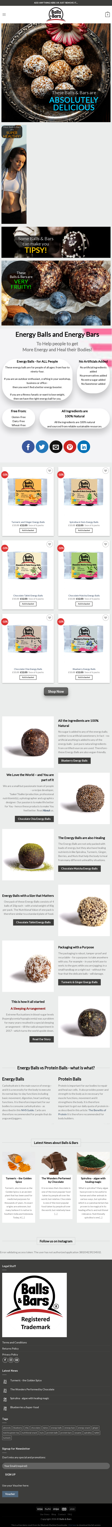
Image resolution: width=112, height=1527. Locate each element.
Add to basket (28, 530)
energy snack (84, 1427)
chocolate (35, 1427)
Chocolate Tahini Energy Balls (28, 595)
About (46, 810)
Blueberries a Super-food (24, 1407)
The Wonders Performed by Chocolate (32, 1389)
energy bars (69, 1427)
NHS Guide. (27, 1110)
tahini (96, 1432)
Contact (62, 1514)
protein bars (66, 1432)
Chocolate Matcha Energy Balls (84, 595)
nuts (42, 1432)
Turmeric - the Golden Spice (26, 1380)
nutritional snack (29, 1432)
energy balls (56, 1427)
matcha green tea (11, 1432)
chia (26, 1427)
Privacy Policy (10, 1354)
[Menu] (4, 14)
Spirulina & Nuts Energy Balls (84, 522)
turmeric (7, 1438)
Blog (54, 1514)
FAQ (70, 1514)
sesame (77, 1432)
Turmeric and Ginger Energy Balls (28, 522)
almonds (7, 1427)
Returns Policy (10, 1348)
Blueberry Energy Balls (84, 669)
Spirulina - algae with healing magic (29, 1398)
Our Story (45, 1514)
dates (45, 1427)
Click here (72, 1525)
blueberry (17, 1427)
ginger (95, 1427)
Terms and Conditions (14, 1342)
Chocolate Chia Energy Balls (28, 669)
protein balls (52, 1432)
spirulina (88, 1432)
